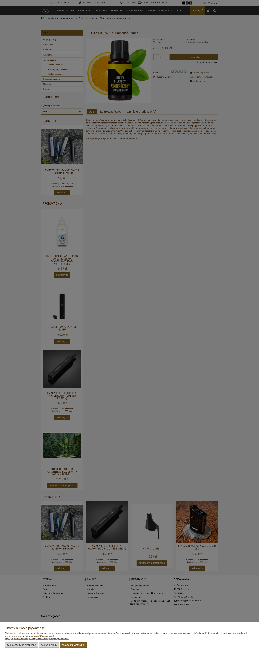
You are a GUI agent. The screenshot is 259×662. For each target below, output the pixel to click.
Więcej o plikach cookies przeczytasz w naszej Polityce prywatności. (37, 638)
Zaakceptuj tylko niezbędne (21, 645)
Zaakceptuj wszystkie (73, 645)
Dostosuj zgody (49, 645)
